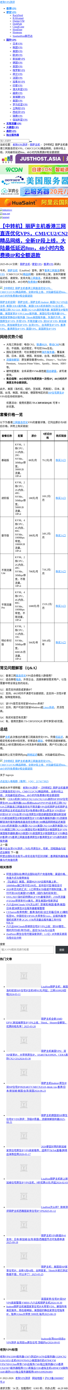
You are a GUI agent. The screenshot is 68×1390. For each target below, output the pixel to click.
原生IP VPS (53, 810)
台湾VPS (21, 814)
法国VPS (17, 78)
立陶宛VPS (19, 108)
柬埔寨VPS (19, 97)
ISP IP (56, 799)
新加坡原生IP (12, 818)
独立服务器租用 (27, 1372)
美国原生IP (43, 829)
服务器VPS (53, 818)
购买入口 (61, 460)
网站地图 (37, 1378)
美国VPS (17, 51)
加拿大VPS (19, 81)
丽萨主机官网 (7, 302)
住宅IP (26, 810)
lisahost (35, 803)
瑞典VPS (17, 116)
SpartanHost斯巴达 (23, 36)
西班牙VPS (19, 112)
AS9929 (46, 1372)
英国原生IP (39, 833)
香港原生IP (33, 837)
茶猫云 (34, 1368)
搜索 (2, 944)
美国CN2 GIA (29, 825)
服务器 (43, 818)
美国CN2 (17, 825)
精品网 (27, 274)
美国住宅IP (31, 829)
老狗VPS (8, 1356)
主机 (7, 737)
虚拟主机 (49, 1368)
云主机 (11, 810)
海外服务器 (48, 352)
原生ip (43, 810)
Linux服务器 (14, 803)
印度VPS (17, 85)
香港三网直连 (52, 270)
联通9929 (42, 344)
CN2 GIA (33, 799)
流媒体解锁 (12, 359)
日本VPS (17, 43)
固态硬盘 (51, 371)
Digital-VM (18, 21)
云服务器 (53, 1356)
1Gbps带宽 (18, 1364)
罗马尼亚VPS (20, 104)
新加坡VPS (19, 59)
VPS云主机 (50, 803)
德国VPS (17, 62)
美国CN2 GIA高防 (47, 825)
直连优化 (21, 675)
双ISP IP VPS (9, 814)
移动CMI (54, 344)
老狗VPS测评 (7, 2)
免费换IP (33, 282)
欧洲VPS (17, 55)
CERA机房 (14, 799)
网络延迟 (32, 754)
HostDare (17, 29)
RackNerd (18, 15)
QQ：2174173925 (39, 781)
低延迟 (59, 737)
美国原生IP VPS (58, 829)
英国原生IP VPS (53, 833)
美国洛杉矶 (41, 1360)
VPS (2, 274)
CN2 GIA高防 (45, 799)
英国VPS (17, 66)
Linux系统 (48, 707)
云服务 (33, 1364)
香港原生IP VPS (48, 837)
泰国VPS (17, 100)
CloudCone (18, 26)
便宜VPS (37, 264)
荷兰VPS (17, 74)
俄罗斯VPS (19, 70)
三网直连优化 (20, 422)
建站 (40, 740)
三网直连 (35, 278)
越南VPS (17, 93)
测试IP (38, 1356)
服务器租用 (19, 1368)
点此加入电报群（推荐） (14, 781)
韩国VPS (17, 47)
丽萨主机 (35, 144)
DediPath (17, 24)
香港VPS (48, 264)
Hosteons (17, 32)
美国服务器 (6, 833)
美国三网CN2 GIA (15, 829)
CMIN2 (24, 799)
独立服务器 (49, 1364)
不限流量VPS (37, 806)
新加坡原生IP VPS (30, 818)
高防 (59, 837)
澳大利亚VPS (20, 89)
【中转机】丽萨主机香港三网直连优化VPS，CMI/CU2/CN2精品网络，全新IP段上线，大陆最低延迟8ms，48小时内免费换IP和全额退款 (34, 240)
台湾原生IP (32, 814)
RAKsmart (18, 18)
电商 (18, 679)
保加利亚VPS (20, 119)
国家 (51, 814)
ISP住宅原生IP (56, 392)
